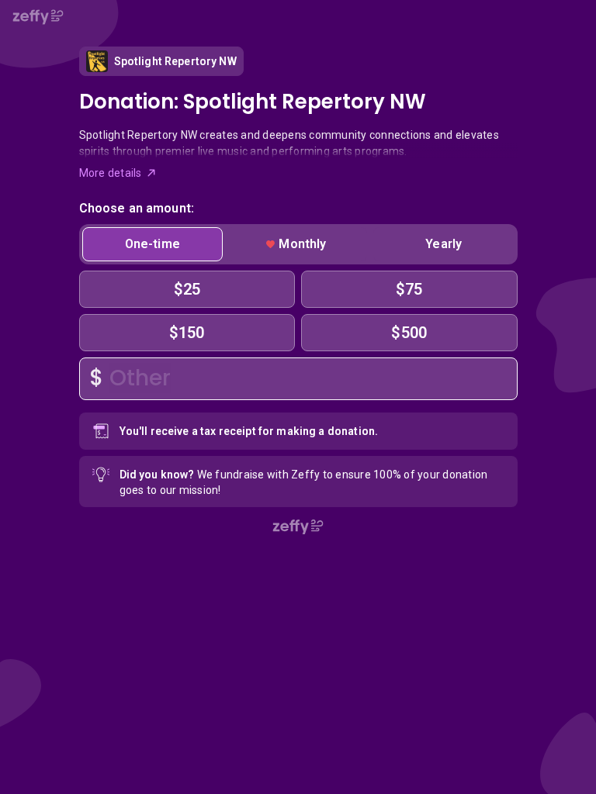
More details (110, 173)
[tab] (153, 244)
